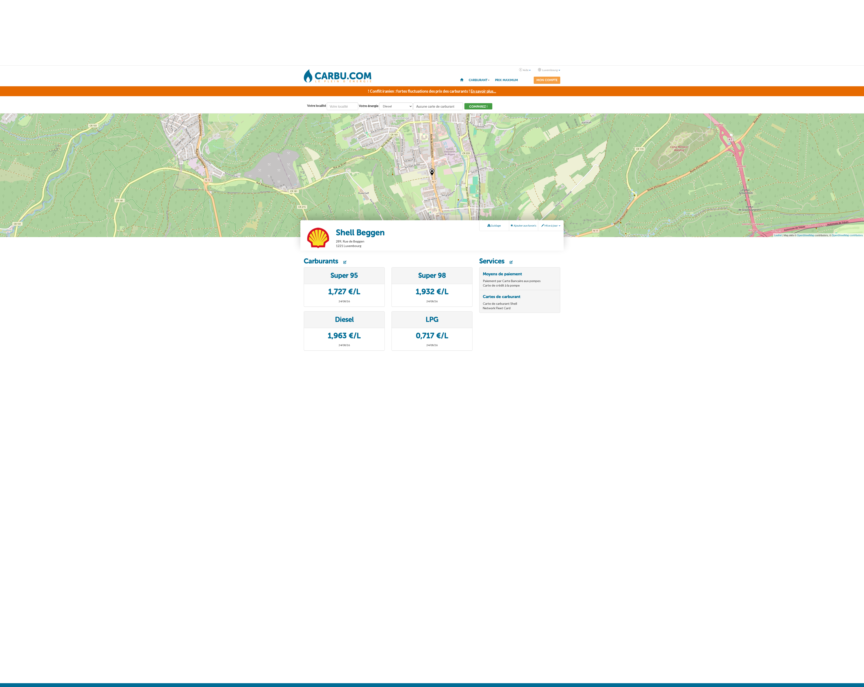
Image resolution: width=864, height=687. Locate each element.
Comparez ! (478, 107)
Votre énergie (368, 106)
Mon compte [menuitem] (547, 80)
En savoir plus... (483, 91)
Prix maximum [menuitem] (506, 80)
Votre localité (316, 105)
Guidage (495, 225)
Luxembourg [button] (550, 70)
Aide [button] (526, 70)
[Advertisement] (432, 32)
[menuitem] (461, 79)
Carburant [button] (478, 80)
